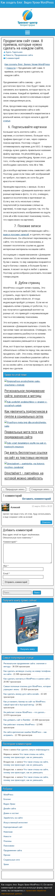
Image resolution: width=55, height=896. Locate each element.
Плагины (7, 841)
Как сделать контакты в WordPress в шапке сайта (27, 679)
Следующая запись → (41, 489)
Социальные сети (12, 860)
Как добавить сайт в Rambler (17, 720)
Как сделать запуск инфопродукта (33, 750)
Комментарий (10, 542)
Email (6, 573)
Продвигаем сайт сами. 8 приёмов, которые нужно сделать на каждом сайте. (23, 44)
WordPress (8, 795)
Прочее (7, 855)
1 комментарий (12, 58)
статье (6, 120)
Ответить (46, 522)
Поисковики (9, 846)
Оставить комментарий (36, 498)
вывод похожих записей (16, 234)
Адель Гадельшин (14, 52)
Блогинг (7, 799)
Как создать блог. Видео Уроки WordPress (27, 2)
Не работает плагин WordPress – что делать (24, 712)
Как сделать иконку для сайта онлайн (21, 694)
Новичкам (8, 832)
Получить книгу (27, 649)
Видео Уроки (9, 804)
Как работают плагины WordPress (19, 724)
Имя (5, 566)
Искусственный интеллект (16, 822)
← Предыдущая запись (14, 489)
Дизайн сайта (10, 808)
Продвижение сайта (24, 55)
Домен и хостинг (11, 813)
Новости (9, 55)
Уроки (6, 864)
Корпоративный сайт (13, 827)
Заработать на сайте (13, 818)
